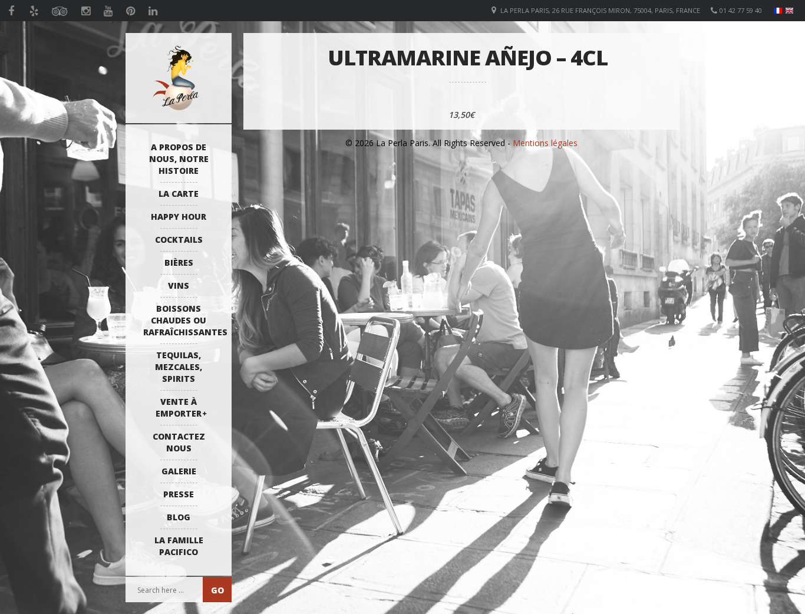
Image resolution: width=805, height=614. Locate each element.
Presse (178, 494)
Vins (178, 285)
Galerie (178, 471)
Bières (178, 262)
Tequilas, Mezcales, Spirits (178, 366)
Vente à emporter (179, 407)
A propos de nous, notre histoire (179, 158)
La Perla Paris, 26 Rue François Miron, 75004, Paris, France (600, 10)
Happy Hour (178, 216)
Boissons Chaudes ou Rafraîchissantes (181, 320)
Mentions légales (545, 142)
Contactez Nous (179, 442)
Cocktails (179, 239)
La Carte (179, 193)
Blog (178, 517)
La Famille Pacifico (178, 545)
